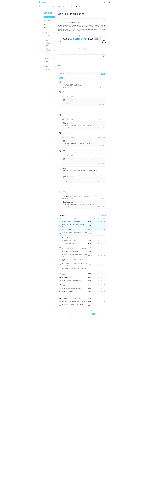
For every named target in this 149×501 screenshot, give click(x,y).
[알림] (107, 2)
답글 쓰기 (69, 87)
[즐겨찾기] (65, 215)
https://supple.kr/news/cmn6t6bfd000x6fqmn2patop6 (69, 22)
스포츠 (71, 6)
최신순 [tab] (65, 78)
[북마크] (104, 2)
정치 (47, 6)
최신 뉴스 (41, 6)
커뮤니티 (78, 6)
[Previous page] (71, 310)
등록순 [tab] (69, 78)
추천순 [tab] (61, 78)
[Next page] (93, 310)
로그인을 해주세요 (49, 17)
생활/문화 (65, 6)
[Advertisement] (82, 61)
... (91, 310)
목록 (104, 56)
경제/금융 (53, 6)
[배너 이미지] (82, 39)
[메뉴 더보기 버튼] (105, 13)
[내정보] (109, 2)
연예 (59, 6)
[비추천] (65, 87)
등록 (103, 73)
